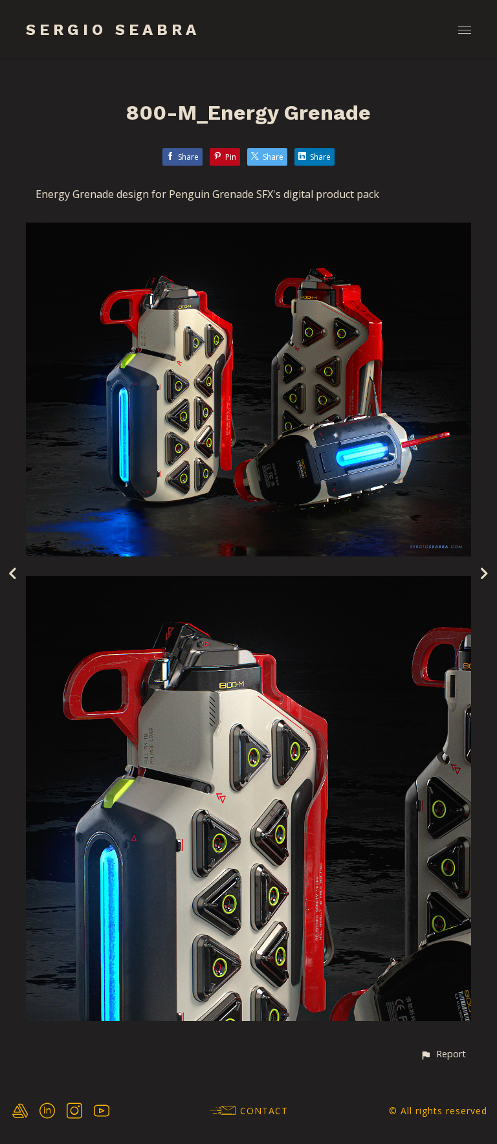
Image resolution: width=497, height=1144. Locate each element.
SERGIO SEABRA (113, 30)
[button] (443, 1053)
